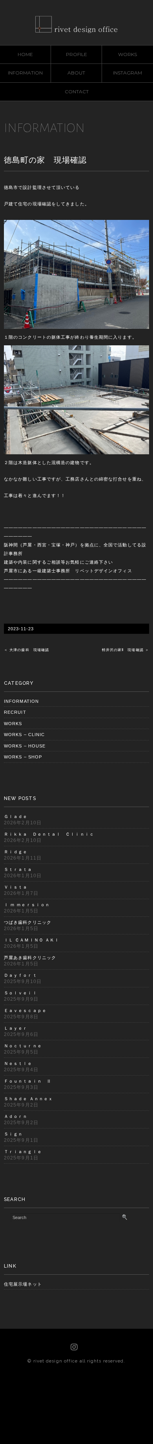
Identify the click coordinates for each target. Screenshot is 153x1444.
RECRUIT (15, 712)
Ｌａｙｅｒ (16, 1028)
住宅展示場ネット (23, 1284)
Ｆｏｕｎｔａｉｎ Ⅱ (27, 1081)
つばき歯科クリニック (27, 922)
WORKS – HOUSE (25, 746)
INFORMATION (25, 73)
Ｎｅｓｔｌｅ (18, 1063)
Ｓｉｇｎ (13, 1134)
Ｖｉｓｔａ (16, 887)
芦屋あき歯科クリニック (30, 957)
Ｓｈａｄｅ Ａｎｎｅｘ (28, 1098)
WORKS (127, 54)
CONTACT (77, 91)
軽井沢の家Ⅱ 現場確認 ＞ (125, 650)
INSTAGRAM (127, 73)
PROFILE (76, 54)
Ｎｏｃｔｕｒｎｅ (23, 1045)
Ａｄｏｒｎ (16, 1116)
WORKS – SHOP (23, 757)
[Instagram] (74, 1347)
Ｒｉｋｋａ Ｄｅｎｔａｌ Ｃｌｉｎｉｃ (49, 834)
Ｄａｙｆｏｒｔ (20, 975)
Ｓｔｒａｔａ (18, 869)
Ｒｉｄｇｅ (16, 851)
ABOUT (76, 73)
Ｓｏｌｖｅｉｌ (20, 992)
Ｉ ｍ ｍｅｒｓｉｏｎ (27, 904)
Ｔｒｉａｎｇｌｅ (23, 1151)
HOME (25, 54)
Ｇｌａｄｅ (16, 816)
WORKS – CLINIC (24, 734)
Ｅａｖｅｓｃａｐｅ (25, 1010)
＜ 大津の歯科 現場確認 (26, 650)
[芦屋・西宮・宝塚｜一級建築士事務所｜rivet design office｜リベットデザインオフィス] (76, 21)
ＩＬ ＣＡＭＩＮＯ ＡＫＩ (31, 940)
